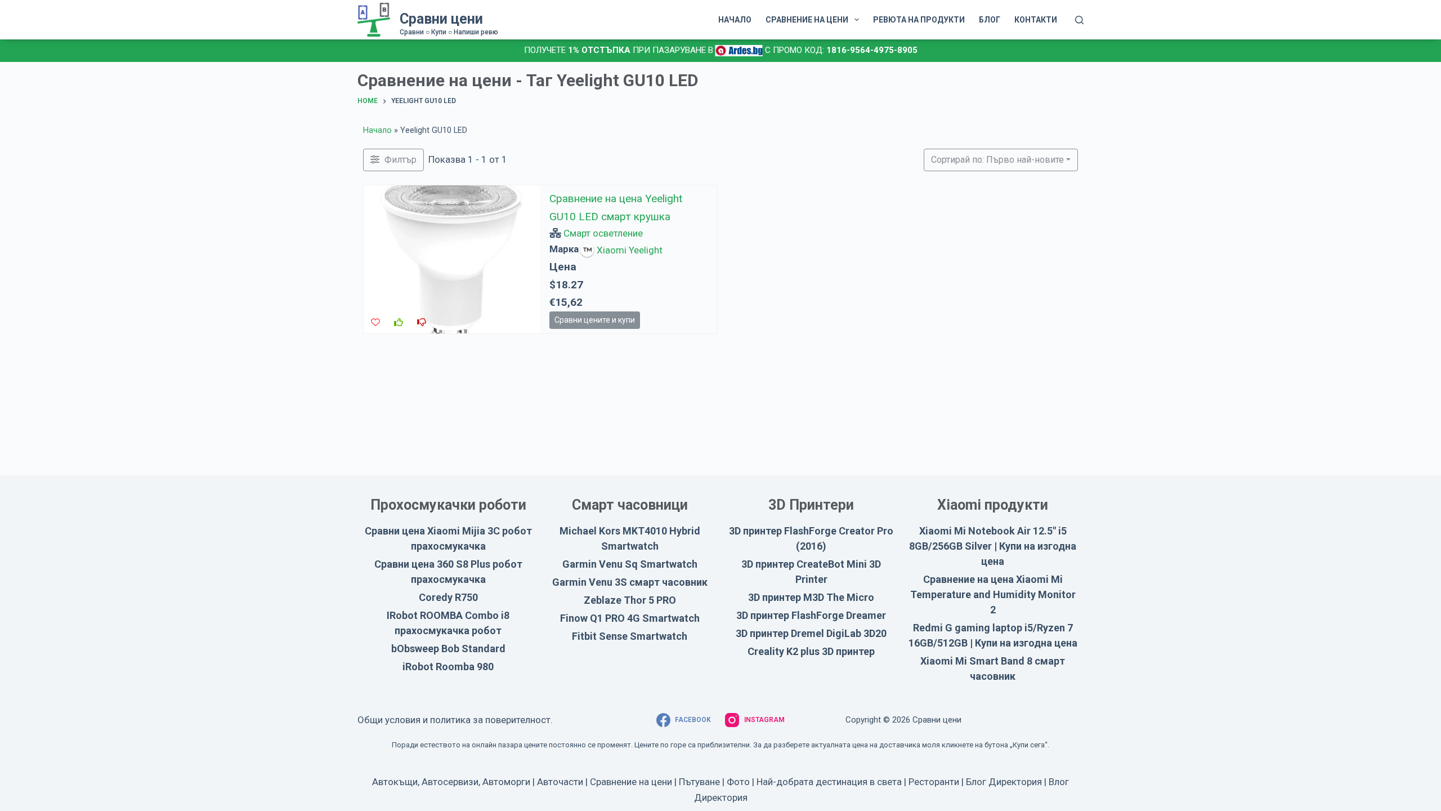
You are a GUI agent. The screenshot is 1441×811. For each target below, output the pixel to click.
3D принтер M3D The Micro (811, 597)
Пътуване (699, 781)
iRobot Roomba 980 (448, 666)
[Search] (1079, 20)
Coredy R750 (448, 597)
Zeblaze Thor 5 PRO (630, 600)
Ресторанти (934, 781)
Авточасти (560, 781)
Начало (377, 130)
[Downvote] (421, 322)
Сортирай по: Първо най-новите (997, 159)
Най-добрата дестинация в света (829, 781)
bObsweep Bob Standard (448, 648)
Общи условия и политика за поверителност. (455, 719)
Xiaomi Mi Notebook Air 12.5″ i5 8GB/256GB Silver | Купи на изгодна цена (992, 546)
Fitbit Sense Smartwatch (629, 636)
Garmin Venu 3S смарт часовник (630, 582)
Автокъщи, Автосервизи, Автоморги (451, 781)
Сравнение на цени (631, 781)
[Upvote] (398, 322)
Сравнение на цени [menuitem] (807, 19)
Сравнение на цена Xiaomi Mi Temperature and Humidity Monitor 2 (993, 594)
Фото (738, 781)
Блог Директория (1004, 781)
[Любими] (375, 322)
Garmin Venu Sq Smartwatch (629, 564)
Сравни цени (441, 19)
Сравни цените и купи (594, 319)
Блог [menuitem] (989, 19)
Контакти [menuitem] (1035, 19)
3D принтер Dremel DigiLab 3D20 (811, 633)
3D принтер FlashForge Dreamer (811, 615)
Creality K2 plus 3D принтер (811, 651)
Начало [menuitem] (734, 19)
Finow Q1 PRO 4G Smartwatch (630, 618)
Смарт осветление (603, 233)
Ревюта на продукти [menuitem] (919, 19)
